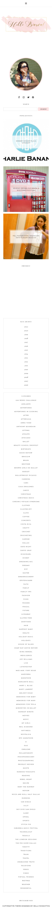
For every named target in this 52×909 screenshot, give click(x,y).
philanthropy (26, 753)
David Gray (26, 550)
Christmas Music (26, 498)
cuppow (26, 539)
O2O (26, 745)
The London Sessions (26, 839)
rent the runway (26, 787)
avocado (26, 438)
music (26, 719)
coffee (26, 516)
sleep (26, 813)
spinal (26, 817)
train (26, 854)
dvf (26, 569)
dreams (26, 565)
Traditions (26, 851)
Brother (26, 464)
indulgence (26, 655)
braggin (26, 456)
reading (26, 775)
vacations (26, 866)
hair (26, 625)
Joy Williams (26, 659)
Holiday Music (26, 637)
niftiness (26, 730)
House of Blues (26, 644)
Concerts (26, 520)
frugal (26, 607)
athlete (26, 434)
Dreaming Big (26, 562)
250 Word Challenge (26, 400)
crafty (26, 528)
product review (26, 764)
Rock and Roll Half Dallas (26, 794)
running (26, 798)
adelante (26, 404)
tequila (26, 835)
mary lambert (26, 689)
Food (26, 599)
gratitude (26, 622)
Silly (26, 805)
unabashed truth (26, 862)
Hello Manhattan (41, 906)
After (26, 415)
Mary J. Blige (26, 685)
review (26, 790)
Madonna (26, 674)
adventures (26, 408)
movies (26, 715)
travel (26, 858)
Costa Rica (26, 524)
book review (26, 453)
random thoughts (26, 772)
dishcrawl (26, 554)
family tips (26, 592)
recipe (26, 783)
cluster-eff (26, 509)
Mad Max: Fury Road (26, 670)
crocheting (26, 535)
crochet (26, 532)
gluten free (26, 618)
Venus (26, 869)
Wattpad (26, 881)
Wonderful (26, 888)
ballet (26, 441)
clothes (26, 505)
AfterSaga (26, 419)
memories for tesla (26, 704)
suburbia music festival (26, 828)
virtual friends (26, 877)
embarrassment (26, 577)
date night (26, 547)
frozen (26, 603)
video (26, 873)
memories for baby (26, 697)
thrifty (26, 847)
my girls (26, 723)
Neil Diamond (26, 727)
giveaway (26, 614)
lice (26, 663)
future (26, 610)
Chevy (26, 490)
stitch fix (26, 824)
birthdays (26, 449)
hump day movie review (26, 648)
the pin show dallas (26, 843)
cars (26, 483)
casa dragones (26, 486)
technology (26, 832)
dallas (26, 543)
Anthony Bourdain (26, 426)
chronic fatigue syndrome (26, 501)
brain (26, 460)
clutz (26, 513)
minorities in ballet (26, 708)
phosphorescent (26, 757)
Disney (26, 558)
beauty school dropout (26, 445)
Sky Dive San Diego (26, 809)
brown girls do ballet (26, 468)
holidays (26, 640)
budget (26, 471)
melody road (26, 693)
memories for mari (26, 700)
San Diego (26, 802)
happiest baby (26, 629)
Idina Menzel (26, 652)
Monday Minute (26, 712)
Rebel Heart (26, 779)
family (26, 588)
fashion (26, 595)
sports (26, 820)
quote (26, 768)
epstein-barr (26, 580)
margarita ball (26, 682)
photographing (26, 760)
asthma (26, 430)
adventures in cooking (26, 411)
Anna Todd (26, 423)
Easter (26, 573)
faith (26, 584)
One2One (26, 749)
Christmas (26, 494)
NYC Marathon (26, 738)
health (26, 633)
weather (26, 884)
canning (26, 479)
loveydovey (26, 667)
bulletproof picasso (26, 475)
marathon (26, 678)
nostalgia (26, 734)
